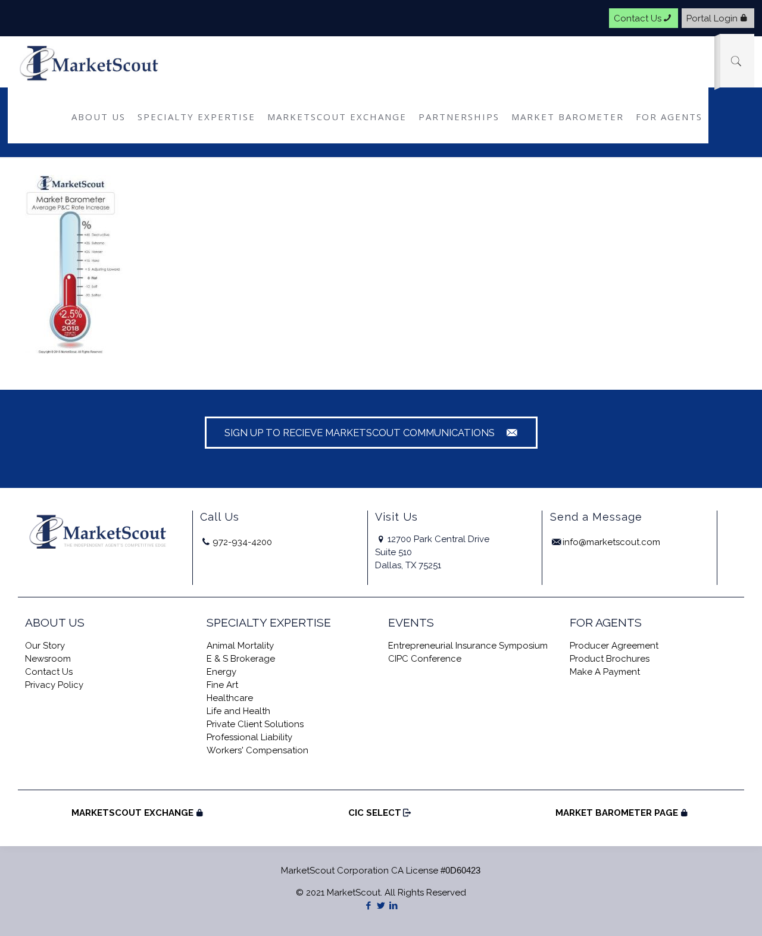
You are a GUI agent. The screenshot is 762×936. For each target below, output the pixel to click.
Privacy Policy (54, 685)
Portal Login (712, 17)
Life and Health (238, 711)
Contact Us (637, 17)
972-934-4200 (242, 542)
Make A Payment (605, 671)
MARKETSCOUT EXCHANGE (132, 812)
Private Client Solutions (255, 724)
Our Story (45, 645)
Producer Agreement (614, 645)
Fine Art (222, 685)
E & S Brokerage (241, 658)
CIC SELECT (374, 812)
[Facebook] (368, 905)
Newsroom (48, 658)
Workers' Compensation (257, 750)
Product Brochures (609, 658)
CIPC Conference (424, 658)
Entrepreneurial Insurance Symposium (468, 645)
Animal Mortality (240, 645)
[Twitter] (380, 905)
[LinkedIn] (393, 905)
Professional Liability (249, 737)
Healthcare (230, 698)
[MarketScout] (90, 63)
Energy (221, 671)
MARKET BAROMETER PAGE (616, 812)
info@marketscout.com (611, 542)
